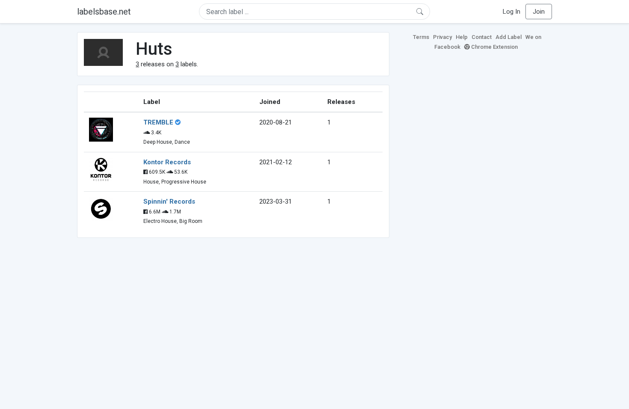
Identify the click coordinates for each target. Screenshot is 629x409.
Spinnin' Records (169, 201)
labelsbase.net (104, 11)
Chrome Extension (494, 47)
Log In (511, 11)
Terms (421, 37)
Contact (482, 37)
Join (539, 11)
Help (462, 37)
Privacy (442, 37)
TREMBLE (158, 122)
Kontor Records (167, 162)
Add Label (508, 37)
